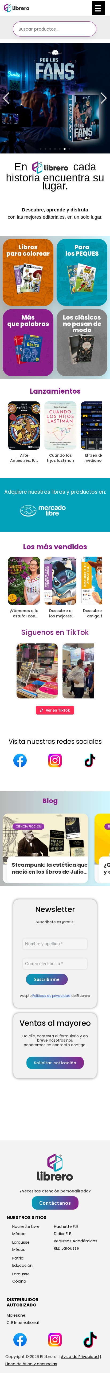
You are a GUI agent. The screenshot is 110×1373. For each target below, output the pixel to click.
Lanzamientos (55, 391)
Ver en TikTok (58, 710)
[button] (40, 149)
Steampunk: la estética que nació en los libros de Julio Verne (50, 872)
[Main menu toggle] (98, 8)
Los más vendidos (55, 547)
